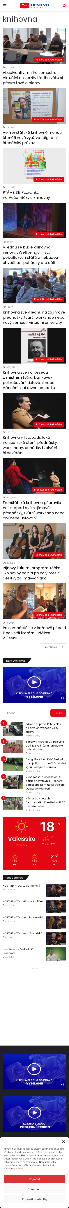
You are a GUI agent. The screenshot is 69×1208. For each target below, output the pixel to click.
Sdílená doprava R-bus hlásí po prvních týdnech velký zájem (43, 728)
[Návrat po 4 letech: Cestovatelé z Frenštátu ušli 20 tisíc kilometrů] (13, 803)
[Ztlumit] (62, 698)
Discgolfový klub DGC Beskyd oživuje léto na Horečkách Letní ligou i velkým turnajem (46, 763)
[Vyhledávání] (64, 7)
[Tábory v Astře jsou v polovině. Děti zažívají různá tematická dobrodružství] (13, 746)
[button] (63, 1141)
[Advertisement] (34, 1005)
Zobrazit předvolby (34, 1199)
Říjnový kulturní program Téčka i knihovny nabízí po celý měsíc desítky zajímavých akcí (32, 573)
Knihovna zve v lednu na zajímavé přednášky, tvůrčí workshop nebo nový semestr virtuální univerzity (34, 317)
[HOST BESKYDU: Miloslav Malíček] (56, 906)
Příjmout (34, 1179)
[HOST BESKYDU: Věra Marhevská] (56, 922)
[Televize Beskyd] (34, 5)
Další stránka (50, 646)
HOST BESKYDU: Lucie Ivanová (21, 885)
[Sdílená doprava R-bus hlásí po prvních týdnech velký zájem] (13, 729)
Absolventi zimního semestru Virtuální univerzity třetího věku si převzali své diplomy (33, 77)
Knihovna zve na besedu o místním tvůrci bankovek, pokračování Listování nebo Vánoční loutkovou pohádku (29, 380)
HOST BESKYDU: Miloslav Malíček (23, 901)
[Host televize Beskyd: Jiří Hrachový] (56, 954)
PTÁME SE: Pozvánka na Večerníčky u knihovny (26, 195)
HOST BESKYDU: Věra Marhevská (23, 917)
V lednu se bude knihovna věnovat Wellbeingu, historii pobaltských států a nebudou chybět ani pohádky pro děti (30, 255)
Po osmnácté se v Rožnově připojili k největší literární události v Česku (34, 633)
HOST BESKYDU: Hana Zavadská (22, 933)
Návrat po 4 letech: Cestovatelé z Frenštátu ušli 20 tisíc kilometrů (45, 802)
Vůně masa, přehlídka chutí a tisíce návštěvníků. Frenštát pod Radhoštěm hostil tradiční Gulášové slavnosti (45, 782)
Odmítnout (34, 1189)
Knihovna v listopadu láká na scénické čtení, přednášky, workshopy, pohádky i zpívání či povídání (30, 445)
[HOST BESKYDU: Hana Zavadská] (56, 938)
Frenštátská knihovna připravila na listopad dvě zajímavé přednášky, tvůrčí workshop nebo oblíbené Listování (34, 510)
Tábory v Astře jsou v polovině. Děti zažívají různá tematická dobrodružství (45, 745)
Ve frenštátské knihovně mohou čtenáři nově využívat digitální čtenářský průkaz (32, 137)
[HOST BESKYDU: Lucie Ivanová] (56, 890)
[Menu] (4, 7)
